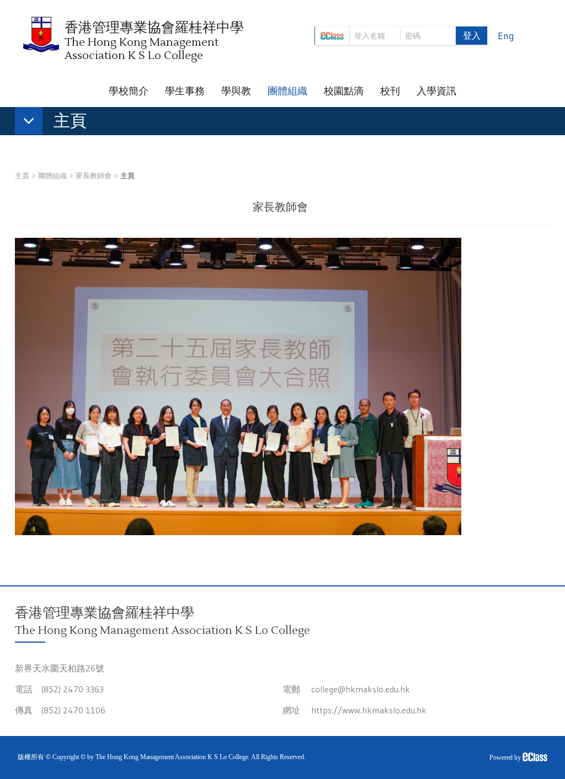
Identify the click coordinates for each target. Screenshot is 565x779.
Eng (506, 36)
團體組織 (287, 91)
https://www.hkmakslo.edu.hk (369, 710)
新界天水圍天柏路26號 (59, 668)
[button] (56, 123)
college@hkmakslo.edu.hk (360, 689)
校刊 (390, 91)
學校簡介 (128, 91)
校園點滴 (344, 91)
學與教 (236, 91)
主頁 (22, 175)
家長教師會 (93, 175)
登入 (472, 35)
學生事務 (185, 91)
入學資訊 (436, 91)
